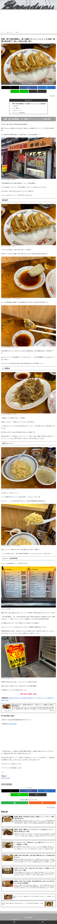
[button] (38, 91)
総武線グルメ (9, 784)
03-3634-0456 (12, 724)
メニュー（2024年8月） (20, 112)
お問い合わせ (14, 919)
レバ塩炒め (16, 108)
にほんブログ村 (5, 778)
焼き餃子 (16, 106)
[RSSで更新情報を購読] (42, 802)
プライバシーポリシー (42, 919)
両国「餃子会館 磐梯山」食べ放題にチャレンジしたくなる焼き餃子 (29, 103)
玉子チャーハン (18, 110)
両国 (3, 784)
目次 (26, 100)
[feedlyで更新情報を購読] (14, 802)
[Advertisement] (28, 21)
